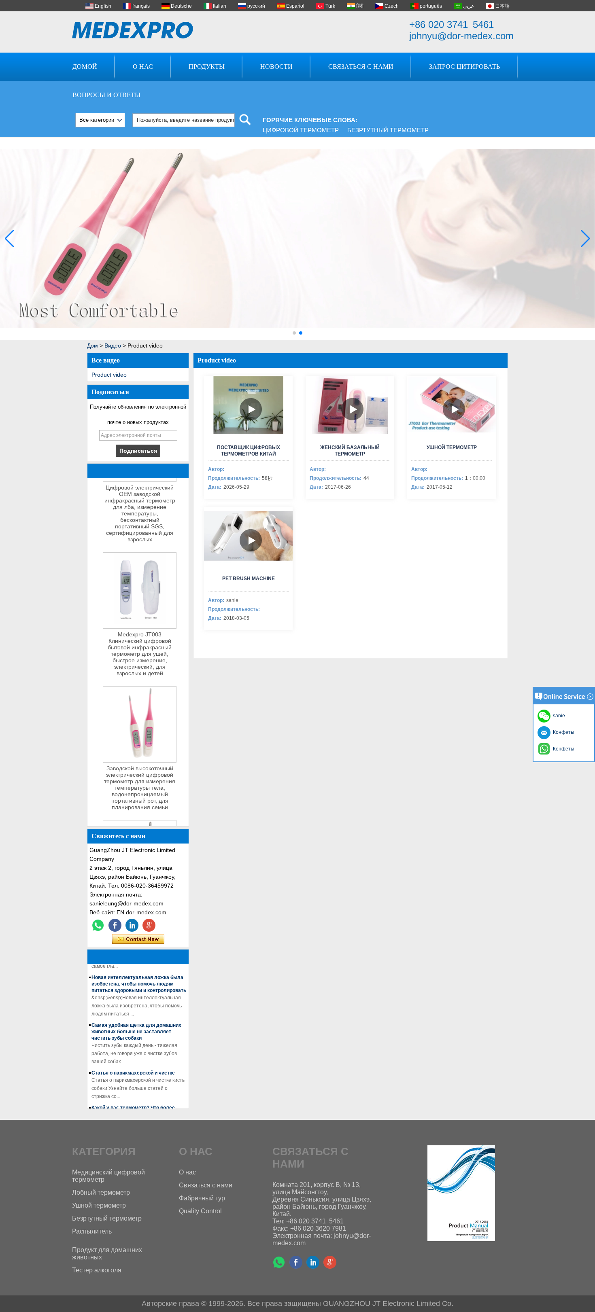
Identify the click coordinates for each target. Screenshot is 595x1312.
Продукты (207, 66)
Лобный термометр (101, 1192)
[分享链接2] (148, 925)
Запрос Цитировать (464, 66)
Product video (109, 374)
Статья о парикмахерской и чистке (133, 1064)
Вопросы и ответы (106, 94)
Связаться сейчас (138, 939)
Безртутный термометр (388, 130)
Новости (276, 66)
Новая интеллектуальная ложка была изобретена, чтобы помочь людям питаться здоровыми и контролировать (138, 975)
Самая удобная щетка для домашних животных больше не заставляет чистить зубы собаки (136, 1023)
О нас (143, 66)
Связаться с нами (360, 66)
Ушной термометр (99, 1205)
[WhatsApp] (97, 925)
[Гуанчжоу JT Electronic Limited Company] (132, 30)
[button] (294, 333)
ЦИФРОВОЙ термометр (301, 130)
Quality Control (200, 1211)
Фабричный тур (202, 1198)
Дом (92, 345)
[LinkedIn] (131, 925)
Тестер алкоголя (96, 1270)
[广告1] (297, 338)
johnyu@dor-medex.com (461, 35)
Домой (84, 66)
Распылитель (92, 1231)
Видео (112, 345)
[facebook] (114, 925)
